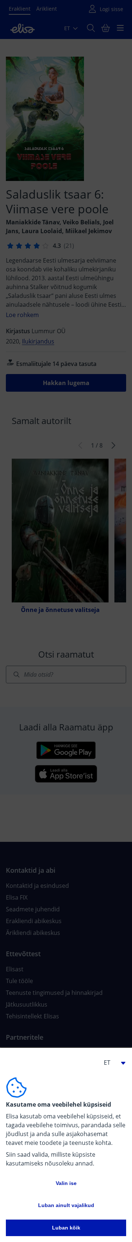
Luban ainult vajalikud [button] (66, 1205)
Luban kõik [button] (66, 1228)
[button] (111, 1062)
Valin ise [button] (66, 1183)
